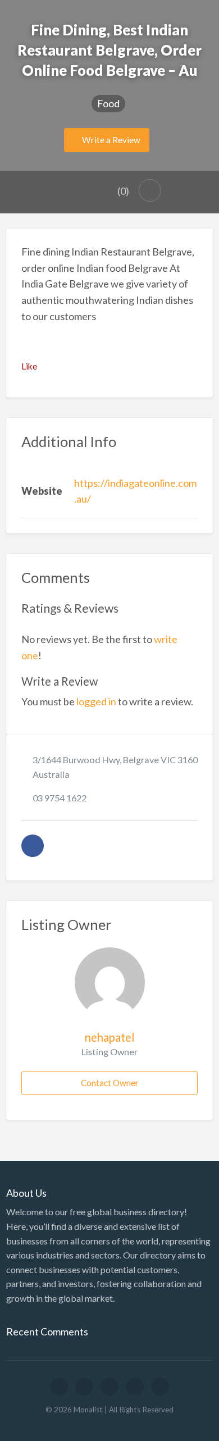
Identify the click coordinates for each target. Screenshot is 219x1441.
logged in (96, 701)
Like (29, 366)
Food (108, 103)
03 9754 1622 (59, 797)
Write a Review (110, 140)
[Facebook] (32, 845)
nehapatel (110, 1037)
